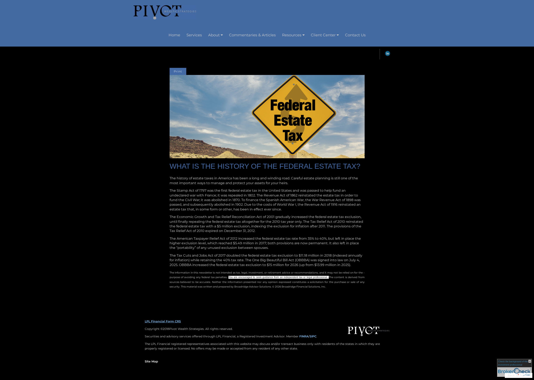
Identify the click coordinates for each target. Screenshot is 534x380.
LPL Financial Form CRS (163, 321)
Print (178, 71)
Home (174, 35)
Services (194, 35)
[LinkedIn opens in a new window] (387, 55)
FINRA (304, 336)
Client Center (323, 35)
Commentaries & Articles (252, 35)
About (214, 35)
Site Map (151, 361)
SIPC (313, 336)
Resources (291, 35)
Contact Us (355, 35)
